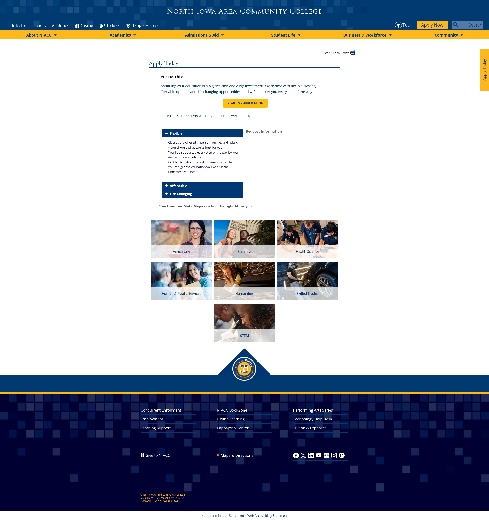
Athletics (60, 26)
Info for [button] (19, 26)
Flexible (175, 133)
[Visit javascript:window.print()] (352, 53)
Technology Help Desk (312, 419)
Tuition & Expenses (310, 428)
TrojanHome (145, 26)
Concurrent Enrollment (161, 410)
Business (244, 251)
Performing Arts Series (313, 410)
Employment (152, 419)
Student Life (283, 35)
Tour (407, 25)
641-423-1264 (170, 501)
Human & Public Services (181, 293)
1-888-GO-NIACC (149, 501)
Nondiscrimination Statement (222, 516)
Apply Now (432, 25)
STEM (244, 335)
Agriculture (181, 251)
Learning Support (156, 428)
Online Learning (231, 419)
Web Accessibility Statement (267, 516)
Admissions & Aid (202, 35)
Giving (87, 26)
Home (326, 53)
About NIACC (38, 35)
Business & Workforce (364, 35)
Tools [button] (40, 26)
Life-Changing (181, 194)
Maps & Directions (237, 455)
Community (446, 35)
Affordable (178, 186)
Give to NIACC (157, 455)
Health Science (307, 251)
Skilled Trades (307, 293)
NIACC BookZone (232, 410)
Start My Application (245, 103)
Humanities (244, 293)
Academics (120, 35)
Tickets (113, 26)
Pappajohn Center (233, 428)
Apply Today (484, 70)
